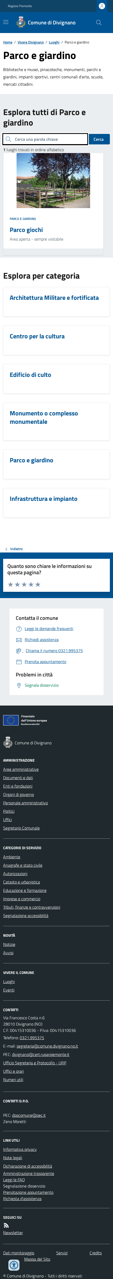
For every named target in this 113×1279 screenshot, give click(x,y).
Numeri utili (13, 1079)
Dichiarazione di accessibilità (27, 1166)
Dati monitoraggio (18, 1253)
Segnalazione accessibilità (25, 915)
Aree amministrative (21, 769)
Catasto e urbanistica (21, 882)
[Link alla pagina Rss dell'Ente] (6, 1225)
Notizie (9, 944)
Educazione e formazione (25, 890)
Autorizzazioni (15, 873)
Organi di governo (18, 794)
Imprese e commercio (21, 899)
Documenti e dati (18, 777)
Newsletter (13, 1232)
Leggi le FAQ (14, 1180)
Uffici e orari (13, 1071)
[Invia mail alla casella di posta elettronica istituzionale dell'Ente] (47, 1046)
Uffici (7, 819)
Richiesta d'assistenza (22, 1198)
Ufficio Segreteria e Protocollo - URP (34, 1063)
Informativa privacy (20, 1149)
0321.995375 (32, 1037)
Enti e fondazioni (17, 786)
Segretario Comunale (21, 828)
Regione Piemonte (20, 6)
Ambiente (11, 857)
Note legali (12, 1158)
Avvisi (8, 953)
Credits (96, 1253)
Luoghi (54, 42)
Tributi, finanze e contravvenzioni (31, 907)
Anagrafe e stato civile (22, 865)
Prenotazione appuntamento (28, 1192)
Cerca (99, 139)
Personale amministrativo (25, 803)
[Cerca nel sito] (96, 22)
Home (7, 42)
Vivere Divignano (31, 42)
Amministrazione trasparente (28, 1173)
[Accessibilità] (14, 1265)
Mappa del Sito (37, 1259)
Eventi (8, 990)
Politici (8, 811)
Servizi (62, 1253)
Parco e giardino (23, 218)
